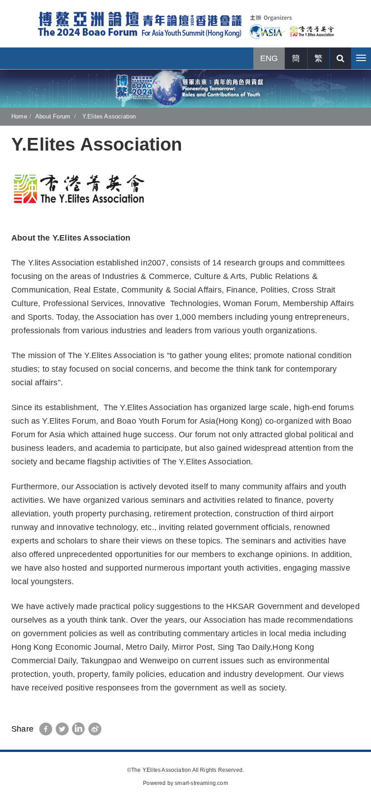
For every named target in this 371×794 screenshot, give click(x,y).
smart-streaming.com (201, 783)
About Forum (52, 116)
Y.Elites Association (108, 116)
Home (19, 116)
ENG (269, 58)
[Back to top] (345, 768)
